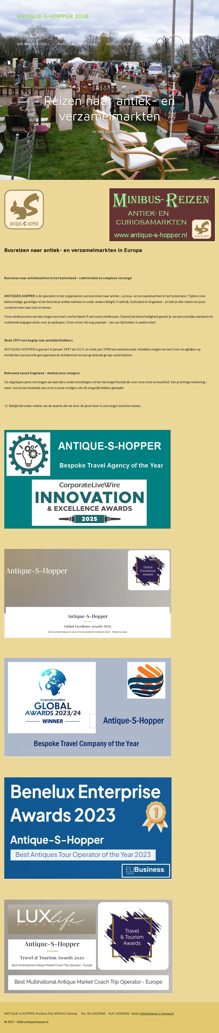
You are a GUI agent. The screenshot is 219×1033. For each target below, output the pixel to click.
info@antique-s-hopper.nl (157, 1013)
